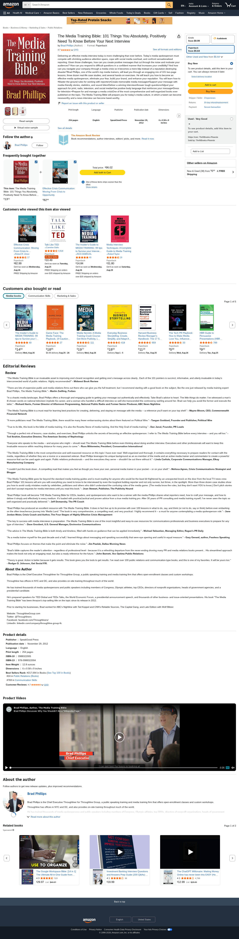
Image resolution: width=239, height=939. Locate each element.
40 (30, 342)
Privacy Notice (95, 929)
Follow (39, 145)
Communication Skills (26, 680)
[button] (6, 13)
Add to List (198, 151)
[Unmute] (233, 767)
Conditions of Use (79, 929)
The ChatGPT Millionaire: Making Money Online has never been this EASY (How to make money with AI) (198, 873)
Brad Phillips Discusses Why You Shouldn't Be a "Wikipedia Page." (47, 710)
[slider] (114, 767)
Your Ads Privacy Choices (155, 929)
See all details (65, 128)
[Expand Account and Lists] (208, 6)
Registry (191, 13)
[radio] (198, 39)
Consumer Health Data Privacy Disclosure (122, 929)
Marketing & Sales (37, 28)
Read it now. (148, 138)
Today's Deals (133, 13)
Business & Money (19, 28)
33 (184, 342)
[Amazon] (11, 5)
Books (147, 13)
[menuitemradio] (227, 767)
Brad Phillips (67, 45)
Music (202, 13)
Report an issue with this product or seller (83, 103)
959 (154, 342)
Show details (91, 187)
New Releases (85, 13)
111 (92, 342)
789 (215, 342)
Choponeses (209, 98)
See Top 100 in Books (58, 672)
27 (61, 342)
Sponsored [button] (7, 830)
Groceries (101, 13)
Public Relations (55, 28)
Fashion (179, 13)
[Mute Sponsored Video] (75, 865)
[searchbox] (98, 5)
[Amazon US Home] (89, 921)
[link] (60, 172)
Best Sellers (69, 13)
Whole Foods (116, 13)
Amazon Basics (51, 13)
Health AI (17, 13)
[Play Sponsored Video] (120, 852)
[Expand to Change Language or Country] (185, 6)
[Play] (5, 767)
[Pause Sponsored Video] (75, 859)
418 (123, 342)
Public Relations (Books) (26, 676)
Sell (170, 13)
